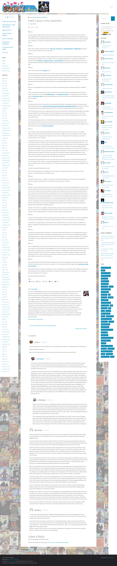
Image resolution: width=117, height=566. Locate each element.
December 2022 (6, 187)
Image (103, 311)
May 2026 (4, 86)
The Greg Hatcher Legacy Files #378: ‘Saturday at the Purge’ (108, 97)
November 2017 (6, 339)
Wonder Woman (105, 356)
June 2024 (4, 143)
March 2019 (5, 299)
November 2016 (6, 369)
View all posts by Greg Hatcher (36, 319)
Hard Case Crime (37, 96)
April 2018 (4, 327)
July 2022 (4, 200)
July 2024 (4, 140)
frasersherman (104, 236)
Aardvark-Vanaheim (106, 267)
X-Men (112, 356)
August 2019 (5, 287)
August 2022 (5, 197)
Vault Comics (109, 354)
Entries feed (5, 66)
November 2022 (6, 190)
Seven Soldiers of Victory (107, 337)
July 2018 (4, 319)
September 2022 (6, 195)
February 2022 (5, 212)
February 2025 (5, 123)
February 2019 (5, 302)
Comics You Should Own (9, 21)
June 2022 (4, 202)
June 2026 (4, 83)
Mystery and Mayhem (42, 17)
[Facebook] (5, 17)
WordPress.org (5, 71)
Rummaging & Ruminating (6, 43)
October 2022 (5, 192)
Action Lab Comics (106, 273)
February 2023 (5, 183)
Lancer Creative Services (13, 559)
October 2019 (5, 282)
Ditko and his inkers (106, 72)
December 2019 (6, 277)
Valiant (103, 354)
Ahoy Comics (104, 278)
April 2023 (4, 178)
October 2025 (5, 103)
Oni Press (111, 321)
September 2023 (6, 165)
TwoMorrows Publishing (107, 351)
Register (4, 61)
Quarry (45, 70)
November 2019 (6, 279)
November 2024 (6, 130)
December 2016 (6, 366)
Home (111, 7)
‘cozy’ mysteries (59, 60)
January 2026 (5, 96)
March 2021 (5, 240)
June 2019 (4, 292)
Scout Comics (105, 335)
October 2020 (5, 252)
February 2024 (5, 153)
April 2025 (4, 118)
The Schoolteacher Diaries (7, 48)
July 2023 (4, 170)
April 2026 (4, 88)
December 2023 (6, 158)
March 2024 (5, 150)
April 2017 (4, 356)
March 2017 (5, 359)
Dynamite (110, 297)
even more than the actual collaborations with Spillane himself (59, 106)
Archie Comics (105, 284)
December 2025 (6, 98)
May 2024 (4, 145)
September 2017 (6, 344)
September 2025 (6, 105)
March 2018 (5, 329)
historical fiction (48, 60)
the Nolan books (50, 94)
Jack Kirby (108, 311)
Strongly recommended (107, 346)
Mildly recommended (106, 319)
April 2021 (4, 237)
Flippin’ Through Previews (7, 34)
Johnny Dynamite (68, 48)
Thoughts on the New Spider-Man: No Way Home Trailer (107, 127)
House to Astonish (7, 38)
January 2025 (5, 125)
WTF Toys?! (5, 52)
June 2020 (4, 262)
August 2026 (5, 78)
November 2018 (6, 309)
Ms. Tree (53, 48)
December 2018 (6, 307)
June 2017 (4, 351)
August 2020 (5, 257)
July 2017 (4, 349)
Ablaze (103, 270)
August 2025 (5, 108)
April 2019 (4, 297)
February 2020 (5, 272)
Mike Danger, (77, 48)
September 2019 (6, 284)
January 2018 (5, 334)
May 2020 (4, 264)
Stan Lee (103, 343)
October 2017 (5, 342)
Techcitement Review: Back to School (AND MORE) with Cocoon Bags (108, 157)
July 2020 (4, 259)
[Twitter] (7, 17)
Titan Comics (111, 348)
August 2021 (5, 227)
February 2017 (5, 361)
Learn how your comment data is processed (57, 542)
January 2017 (5, 364)
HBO (111, 305)
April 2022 (4, 207)
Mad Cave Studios (106, 313)
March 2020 (5, 269)
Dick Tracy (59, 48)
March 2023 (5, 180)
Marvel (103, 316)
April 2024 (4, 148)
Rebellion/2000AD (105, 324)
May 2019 (4, 294)
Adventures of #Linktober (108, 55)
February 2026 (5, 93)
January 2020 (5, 274)
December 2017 (6, 337)
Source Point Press (106, 340)
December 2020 (6, 247)
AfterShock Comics (106, 275)
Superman (104, 348)
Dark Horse (104, 294)
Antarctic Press (105, 281)
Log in (3, 63)
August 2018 (5, 317)
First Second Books (106, 302)
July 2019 (4, 289)
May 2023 (4, 175)
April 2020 (4, 267)
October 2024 (5, 133)
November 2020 (6, 250)
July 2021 (4, 230)
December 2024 (6, 128)
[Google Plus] (10, 17)
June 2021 (4, 232)
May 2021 (4, 235)
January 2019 (5, 304)
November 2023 (6, 160)
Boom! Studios (105, 292)
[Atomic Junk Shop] (25, 6)
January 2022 (5, 215)
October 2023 (5, 163)
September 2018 (6, 314)
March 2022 (5, 210)
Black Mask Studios (106, 289)
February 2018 (5, 332)
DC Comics (104, 297)
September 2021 (6, 225)
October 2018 (5, 312)
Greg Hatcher (33, 17)
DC (109, 294)
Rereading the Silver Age (107, 329)
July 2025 (4, 110)
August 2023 (5, 168)
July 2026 (4, 81)
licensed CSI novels (63, 94)
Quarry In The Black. (48, 126)
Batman (40, 60)
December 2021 (6, 217)
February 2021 (5, 242)
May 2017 (4, 354)
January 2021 (5, 245)
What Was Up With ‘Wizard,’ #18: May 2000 (108, 238)
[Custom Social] (13, 17)
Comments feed (6, 68)
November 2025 (6, 100)
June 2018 (4, 322)
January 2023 (5, 185)
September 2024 (6, 135)
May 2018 (4, 324)
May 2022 (4, 205)
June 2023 (4, 173)
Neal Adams (104, 321)
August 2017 (5, 346)
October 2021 (5, 222)
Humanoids (104, 308)
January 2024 (5, 155)
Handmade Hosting (11, 561)
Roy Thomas (104, 332)
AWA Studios (104, 286)
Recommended (105, 327)
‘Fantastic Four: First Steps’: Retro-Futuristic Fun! (107, 207)
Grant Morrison (105, 305)
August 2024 (5, 138)
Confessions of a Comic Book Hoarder (8, 26)
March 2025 (5, 120)
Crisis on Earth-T (7, 30)
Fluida (107, 557)
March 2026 (5, 91)
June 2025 (4, 113)
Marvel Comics (110, 316)
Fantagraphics (105, 300)
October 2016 (5, 371)
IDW (109, 308)
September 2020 (6, 255)
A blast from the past (107, 88)
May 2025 (4, 115)
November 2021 (6, 220)
